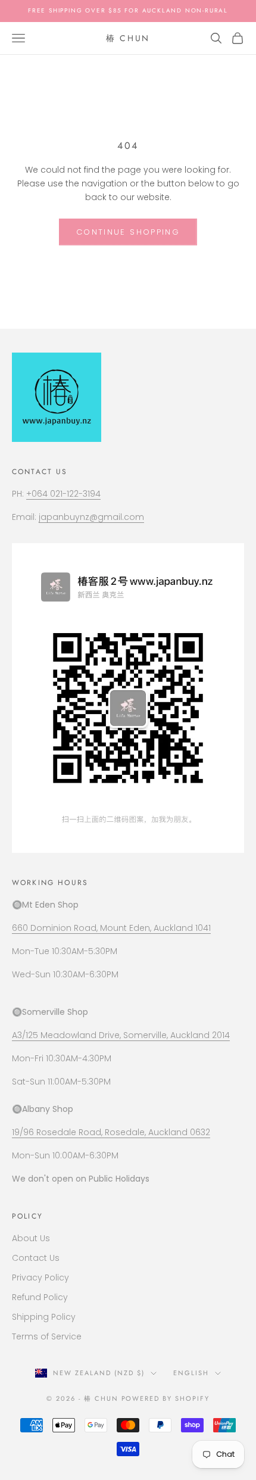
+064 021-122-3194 (63, 494)
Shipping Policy (44, 1317)
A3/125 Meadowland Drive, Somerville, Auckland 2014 (121, 1035)
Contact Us (36, 1258)
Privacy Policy (40, 1277)
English (191, 1373)
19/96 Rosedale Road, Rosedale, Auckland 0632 (111, 1132)
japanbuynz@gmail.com (91, 517)
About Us (31, 1238)
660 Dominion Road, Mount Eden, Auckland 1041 (111, 928)
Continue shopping (128, 232)
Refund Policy (40, 1297)
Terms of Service (47, 1336)
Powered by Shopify (165, 1398)
